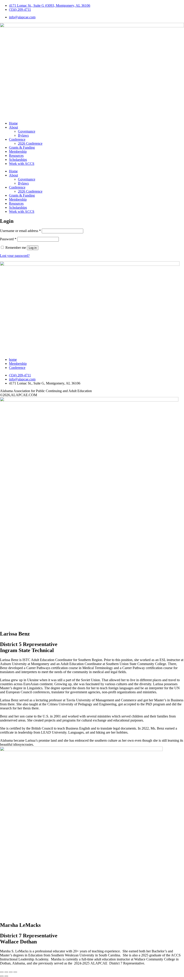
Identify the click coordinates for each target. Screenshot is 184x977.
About (13, 127)
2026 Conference (30, 143)
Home (13, 123)
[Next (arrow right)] (6, 976)
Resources (16, 155)
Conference (17, 139)
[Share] (11, 972)
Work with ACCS (21, 163)
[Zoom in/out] (2, 972)
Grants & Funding (22, 147)
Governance (26, 131)
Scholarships (18, 159)
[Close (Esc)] (15, 972)
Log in (33, 247)
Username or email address (20, 231)
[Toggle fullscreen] (6, 972)
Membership (18, 151)
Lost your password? (15, 256)
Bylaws (23, 135)
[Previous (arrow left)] (2, 976)
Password (8, 239)
